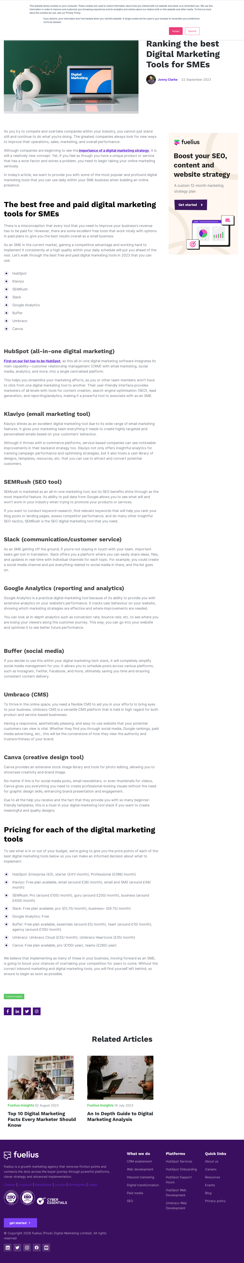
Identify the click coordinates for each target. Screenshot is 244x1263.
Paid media (135, 1193)
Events (210, 1185)
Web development (140, 1169)
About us (211, 1161)
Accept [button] (175, 31)
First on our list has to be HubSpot (32, 361)
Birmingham (77, 1185)
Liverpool (25, 1185)
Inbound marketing (140, 1177)
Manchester (43, 1185)
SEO (130, 1201)
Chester (9, 1185)
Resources (212, 1177)
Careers (210, 1169)
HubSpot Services (179, 1161)
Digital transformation (143, 1185)
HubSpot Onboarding (181, 1169)
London (60, 1185)
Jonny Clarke (168, 79)
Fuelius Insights (14, 996)
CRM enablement (139, 1161)
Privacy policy (215, 1201)
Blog (208, 1193)
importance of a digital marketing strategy (113, 150)
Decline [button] (192, 31)
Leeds (93, 1185)
